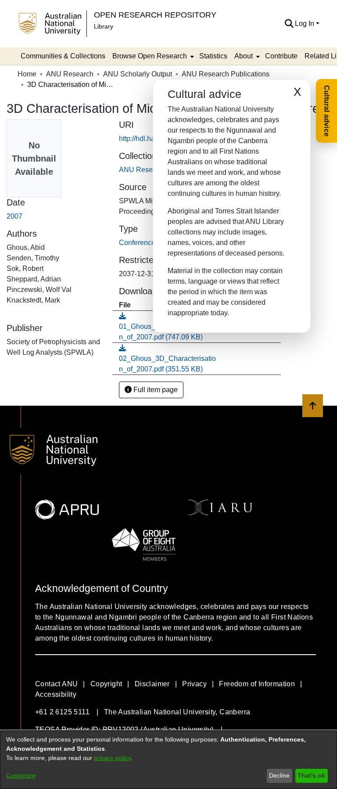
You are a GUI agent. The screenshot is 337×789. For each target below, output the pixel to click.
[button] (288, 23)
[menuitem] (152, 56)
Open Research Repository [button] (155, 14)
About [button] (243, 56)
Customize (21, 775)
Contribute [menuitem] (281, 56)
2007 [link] (14, 216)
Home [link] (27, 74)
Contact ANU (56, 684)
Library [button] (103, 26)
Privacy (194, 684)
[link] (167, 358)
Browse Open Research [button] (149, 56)
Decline (279, 775)
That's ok (311, 775)
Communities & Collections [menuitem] (63, 56)
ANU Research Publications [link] (225, 74)
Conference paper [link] (147, 242)
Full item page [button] (155, 389)
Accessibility (55, 694)
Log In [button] (305, 23)
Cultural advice (326, 111)
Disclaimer (152, 684)
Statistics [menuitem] (213, 56)
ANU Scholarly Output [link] (137, 74)
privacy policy (112, 757)
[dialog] (168, 760)
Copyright (106, 684)
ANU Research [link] (69, 74)
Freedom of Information (257, 684)
